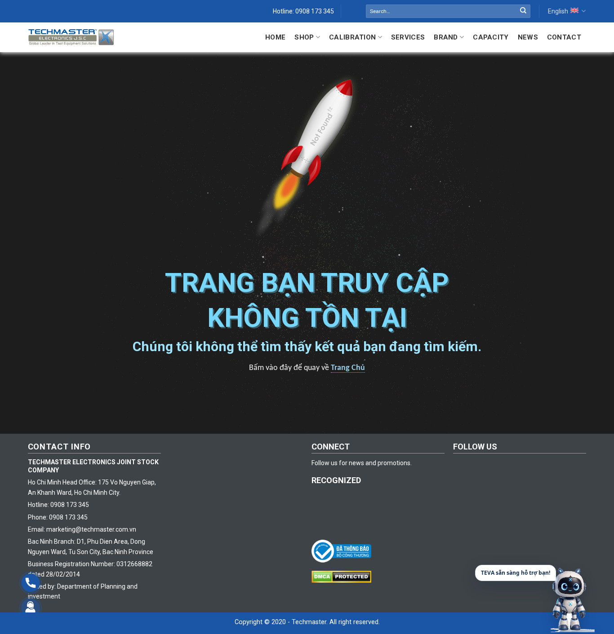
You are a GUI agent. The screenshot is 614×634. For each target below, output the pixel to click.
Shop (304, 37)
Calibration (352, 37)
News (528, 37)
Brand (446, 37)
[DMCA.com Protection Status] (343, 576)
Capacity (490, 37)
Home (275, 37)
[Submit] (523, 11)
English (558, 11)
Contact (564, 37)
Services (408, 37)
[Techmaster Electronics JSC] (71, 37)
